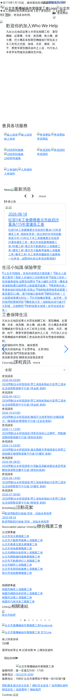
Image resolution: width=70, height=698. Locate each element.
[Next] (32, 196)
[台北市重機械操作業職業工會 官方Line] (26, 632)
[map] (60, 17)
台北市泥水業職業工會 (15, 536)
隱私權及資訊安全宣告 (15, 685)
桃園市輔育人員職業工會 (17, 589)
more (42, 196)
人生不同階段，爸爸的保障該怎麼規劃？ (28, 273)
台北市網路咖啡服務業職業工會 (21, 556)
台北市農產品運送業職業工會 (19, 544)
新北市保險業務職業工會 (17, 573)
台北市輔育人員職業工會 (17, 565)
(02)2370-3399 (24, 674)
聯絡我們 (35, 689)
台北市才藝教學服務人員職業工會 (22, 540)
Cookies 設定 (10, 695)
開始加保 (9, 658)
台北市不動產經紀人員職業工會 (21, 561)
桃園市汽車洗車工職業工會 (18, 601)
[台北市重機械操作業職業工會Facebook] (27, 625)
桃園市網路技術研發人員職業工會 (22, 593)
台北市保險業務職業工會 (17, 548)
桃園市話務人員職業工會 (17, 597)
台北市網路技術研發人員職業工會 (22, 552)
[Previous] (25, 196)
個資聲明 (21, 689)
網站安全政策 (40, 685)
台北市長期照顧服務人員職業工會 (22, 569)
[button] (66, 349)
